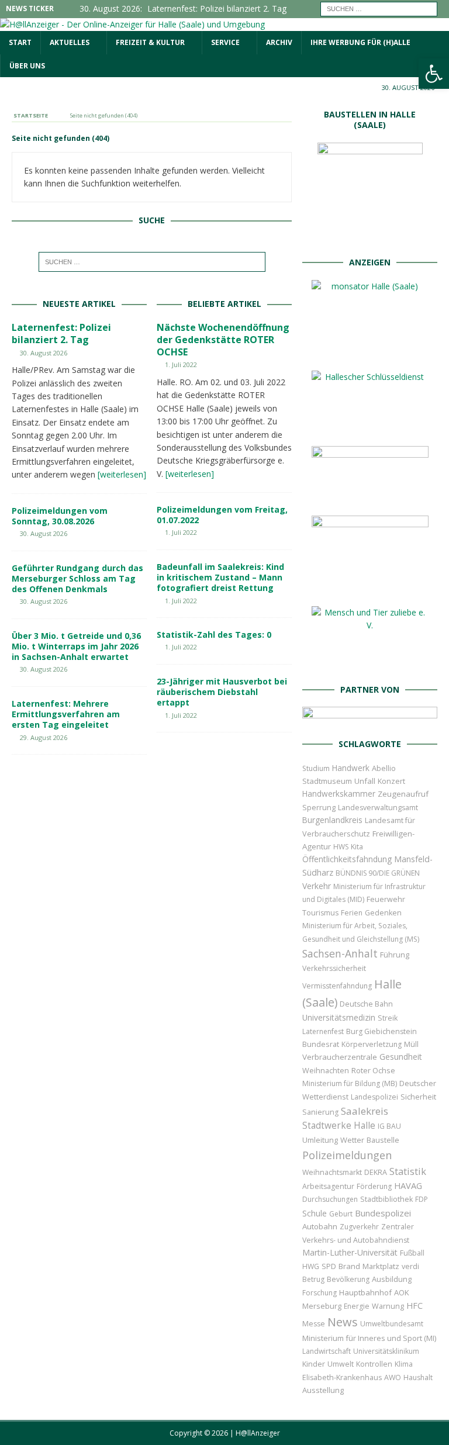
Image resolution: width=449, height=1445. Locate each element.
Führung (394, 954)
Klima (404, 1364)
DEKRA (375, 1172)
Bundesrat (320, 1044)
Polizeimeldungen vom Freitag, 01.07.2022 (222, 515)
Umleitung (320, 1140)
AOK (401, 1292)
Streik (388, 1018)
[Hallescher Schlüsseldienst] (370, 427)
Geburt (341, 1214)
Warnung (388, 1306)
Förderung (374, 1186)
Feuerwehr (386, 899)
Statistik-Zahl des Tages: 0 (214, 634)
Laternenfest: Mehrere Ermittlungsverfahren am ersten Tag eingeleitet (66, 714)
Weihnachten (325, 1070)
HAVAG (408, 1185)
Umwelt (340, 1364)
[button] (434, 73)
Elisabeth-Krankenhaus (342, 1377)
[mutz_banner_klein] (369, 718)
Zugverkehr (359, 1227)
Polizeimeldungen (347, 1154)
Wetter (352, 1140)
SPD (329, 1266)
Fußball (412, 1253)
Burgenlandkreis (332, 819)
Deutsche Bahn (366, 1004)
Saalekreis (364, 1111)
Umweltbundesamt (391, 1324)
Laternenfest (323, 1031)
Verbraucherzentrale (339, 1057)
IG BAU (389, 1126)
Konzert (391, 781)
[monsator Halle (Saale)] (370, 351)
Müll (411, 1044)
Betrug (313, 1279)
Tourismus (320, 913)
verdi (410, 1266)
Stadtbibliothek (386, 1199)
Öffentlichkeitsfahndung (347, 859)
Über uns (27, 66)
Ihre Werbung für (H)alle (360, 42)
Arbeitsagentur (328, 1186)
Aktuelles (69, 42)
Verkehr (316, 885)
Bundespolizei (383, 1213)
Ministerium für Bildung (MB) (349, 1083)
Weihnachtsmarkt (332, 1172)
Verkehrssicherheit (334, 968)
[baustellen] (370, 237)
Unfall (364, 781)
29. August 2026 (43, 737)
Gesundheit (400, 1056)
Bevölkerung (348, 1279)
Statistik (407, 1171)
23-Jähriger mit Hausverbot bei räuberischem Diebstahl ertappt (222, 692)
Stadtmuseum (327, 781)
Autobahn (319, 1226)
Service (225, 42)
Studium (316, 768)
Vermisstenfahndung (337, 986)
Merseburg (321, 1306)
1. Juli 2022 (181, 364)
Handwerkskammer (338, 793)
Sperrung (319, 807)
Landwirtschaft (326, 1351)
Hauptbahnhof (365, 1292)
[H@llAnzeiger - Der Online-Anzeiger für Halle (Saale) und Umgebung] (132, 24)
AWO (392, 1377)
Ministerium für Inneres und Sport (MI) (369, 1338)
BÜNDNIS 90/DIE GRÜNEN (378, 873)
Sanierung (320, 1112)
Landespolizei (374, 1097)
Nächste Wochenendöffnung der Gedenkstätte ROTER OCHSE (223, 339)
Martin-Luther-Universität (350, 1252)
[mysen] (370, 587)
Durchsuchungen (330, 1199)
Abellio (384, 768)
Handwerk (350, 767)
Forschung (319, 1293)
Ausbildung (392, 1279)
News (342, 1322)
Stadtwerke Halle (338, 1125)
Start (20, 42)
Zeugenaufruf (403, 794)
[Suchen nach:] (378, 7)
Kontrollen (374, 1364)
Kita (357, 847)
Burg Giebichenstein (381, 1031)
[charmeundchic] (370, 496)
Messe (313, 1324)
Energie (356, 1306)
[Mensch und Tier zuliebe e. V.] (370, 664)
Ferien (351, 913)
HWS (340, 847)
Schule (314, 1213)
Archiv (279, 42)
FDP (421, 1199)
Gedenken (383, 913)
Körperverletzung (371, 1044)
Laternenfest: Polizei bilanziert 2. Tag (61, 333)
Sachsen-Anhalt (340, 953)
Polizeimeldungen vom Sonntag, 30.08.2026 (60, 516)
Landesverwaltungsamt (378, 808)
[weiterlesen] (122, 474)
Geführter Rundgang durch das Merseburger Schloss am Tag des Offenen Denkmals (77, 578)
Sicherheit (418, 1096)
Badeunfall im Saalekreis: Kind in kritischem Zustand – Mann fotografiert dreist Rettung (220, 577)
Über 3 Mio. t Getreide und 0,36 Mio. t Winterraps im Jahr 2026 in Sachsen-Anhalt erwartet (76, 646)
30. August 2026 (43, 352)
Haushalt (418, 1377)
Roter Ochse (373, 1070)
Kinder (313, 1363)
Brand (349, 1266)
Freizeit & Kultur (150, 42)
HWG (310, 1266)
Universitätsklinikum (386, 1351)
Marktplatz (380, 1266)
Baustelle (383, 1140)
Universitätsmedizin (338, 1017)
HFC (414, 1305)
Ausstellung (323, 1390)
